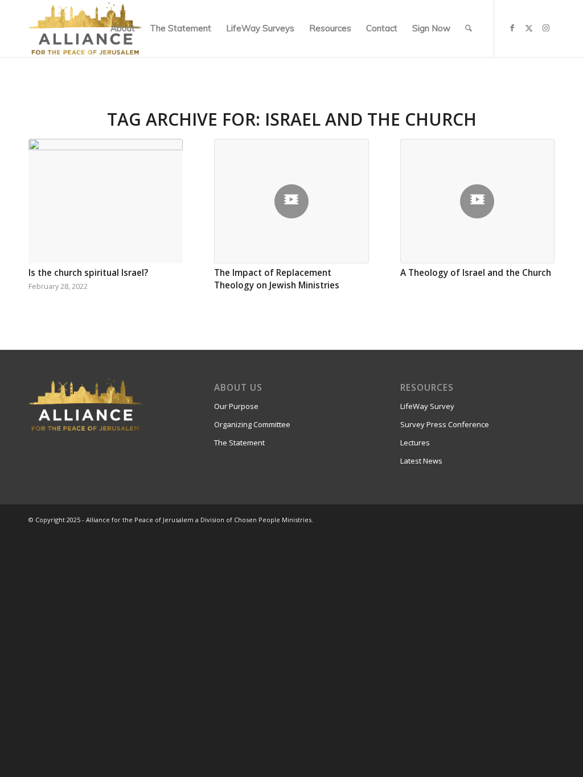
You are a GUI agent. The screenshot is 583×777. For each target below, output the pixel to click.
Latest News (421, 461)
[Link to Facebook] (511, 27)
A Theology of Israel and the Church (475, 273)
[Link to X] (528, 27)
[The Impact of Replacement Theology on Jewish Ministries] (291, 201)
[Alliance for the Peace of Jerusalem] (85, 28)
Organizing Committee (252, 424)
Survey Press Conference (444, 424)
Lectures (415, 442)
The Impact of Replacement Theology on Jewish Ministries (276, 279)
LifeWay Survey (427, 406)
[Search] (468, 28)
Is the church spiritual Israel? (88, 273)
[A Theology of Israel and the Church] (477, 201)
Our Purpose (236, 406)
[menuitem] (122, 28)
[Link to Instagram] (546, 27)
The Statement (239, 442)
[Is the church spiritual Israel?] (105, 201)
